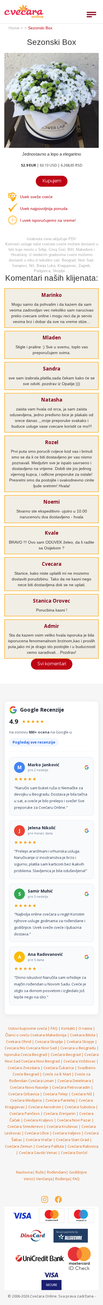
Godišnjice (78, 1172)
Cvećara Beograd (66, 1054)
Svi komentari (51, 663)
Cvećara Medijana (26, 1100)
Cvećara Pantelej (60, 1100)
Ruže (39, 1172)
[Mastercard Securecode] (79, 1258)
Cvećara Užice (37, 1133)
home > (16, 28)
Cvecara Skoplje (49, 1041)
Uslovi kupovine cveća (27, 1028)
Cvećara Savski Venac (38, 1152)
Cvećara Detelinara (74, 1080)
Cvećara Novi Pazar (74, 1120)
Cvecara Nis (15, 1047)
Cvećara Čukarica (58, 1067)
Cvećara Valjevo (67, 1133)
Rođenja (62, 1178)
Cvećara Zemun (18, 1146)
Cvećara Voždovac (80, 1061)
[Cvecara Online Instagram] (44, 1199)
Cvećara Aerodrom (44, 1106)
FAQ (54, 1028)
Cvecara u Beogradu (78, 1047)
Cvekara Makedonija (48, 1034)
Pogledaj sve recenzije (34, 742)
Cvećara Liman (41, 1080)
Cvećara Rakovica (83, 1146)
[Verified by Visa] (52, 1215)
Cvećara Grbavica (23, 1093)
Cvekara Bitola (82, 1034)
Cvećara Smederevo (25, 1126)
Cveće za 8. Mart (57, 1074)
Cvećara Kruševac (62, 1126)
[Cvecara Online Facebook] (58, 1199)
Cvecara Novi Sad (41, 1047)
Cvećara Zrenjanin (59, 1113)
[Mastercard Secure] (22, 1215)
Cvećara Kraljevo (38, 1120)
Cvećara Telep (55, 1093)
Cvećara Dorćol (74, 1152)
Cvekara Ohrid (18, 1041)
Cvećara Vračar (39, 1139)
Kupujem (51, 181)
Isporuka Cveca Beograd (25, 1054)
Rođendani (56, 1172)
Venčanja (44, 1178)
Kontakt (68, 1028)
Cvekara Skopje (80, 1041)
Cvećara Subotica (80, 1106)
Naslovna (24, 1172)
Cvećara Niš (82, 1093)
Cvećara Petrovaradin (71, 1087)
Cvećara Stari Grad (72, 1139)
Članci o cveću (17, 1034)
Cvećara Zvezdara (24, 1067)
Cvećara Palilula (50, 1146)
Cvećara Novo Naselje (29, 1087)
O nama (85, 1028)
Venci (28, 1178)
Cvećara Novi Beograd (40, 1061)
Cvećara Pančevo (24, 1113)
